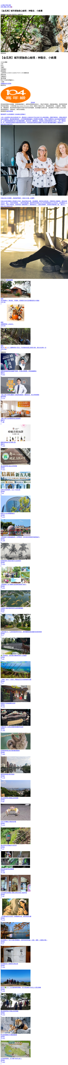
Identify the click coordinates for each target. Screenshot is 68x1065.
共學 (8, 7)
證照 (2, 7)
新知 (11, 7)
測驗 (5, 7)
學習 (6, 5)
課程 (9, 5)
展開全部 (3, 76)
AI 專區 (3, 5)
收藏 (2, 67)
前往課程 (3, 69)
